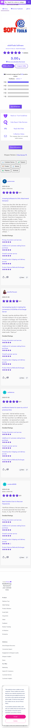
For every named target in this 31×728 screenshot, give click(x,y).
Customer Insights (7, 678)
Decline (15, 721)
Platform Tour (6, 601)
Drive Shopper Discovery (8, 645)
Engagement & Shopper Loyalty (10, 652)
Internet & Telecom (10, 48)
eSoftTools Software (15, 45)
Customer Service (7, 674)
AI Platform (5, 630)
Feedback (4, 623)
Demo (3, 660)
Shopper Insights (6, 656)
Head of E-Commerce (7, 671)
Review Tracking (6, 626)
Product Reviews (6, 608)
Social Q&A (5, 612)
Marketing (5, 667)
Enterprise (5, 634)
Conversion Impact (7, 649)
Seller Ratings (5, 605)
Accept (15, 716)
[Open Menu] (29, 2)
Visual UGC (5, 616)
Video (3, 619)
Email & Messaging (20, 48)
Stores (2, 4)
